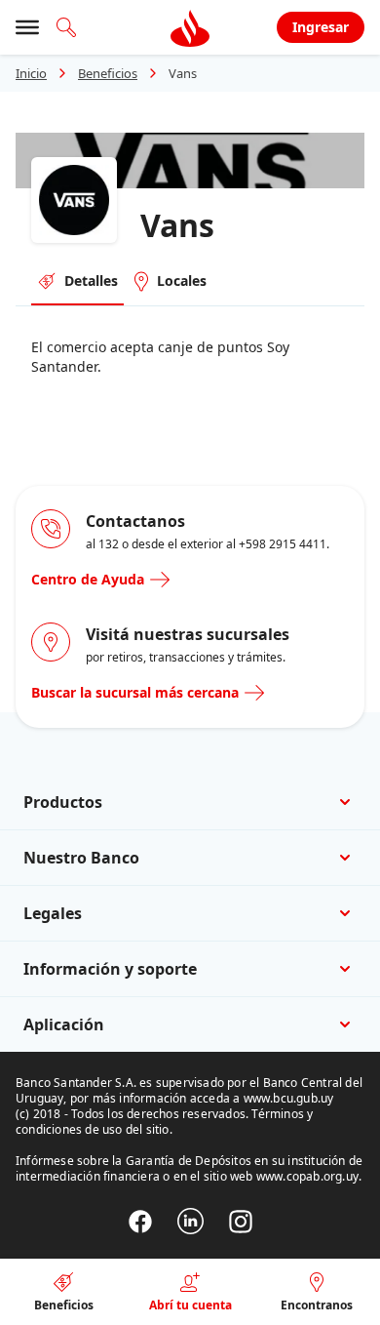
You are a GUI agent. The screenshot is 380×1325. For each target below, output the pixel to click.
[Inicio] (190, 27)
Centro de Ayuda (87, 579)
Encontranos (317, 1305)
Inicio (31, 73)
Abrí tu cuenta (190, 1305)
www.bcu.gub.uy (289, 1098)
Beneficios (107, 73)
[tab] (77, 282)
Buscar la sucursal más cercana (135, 692)
